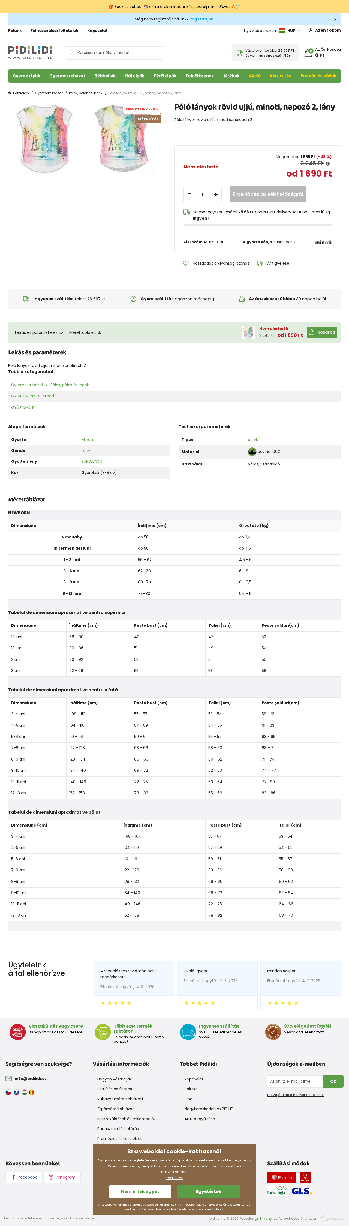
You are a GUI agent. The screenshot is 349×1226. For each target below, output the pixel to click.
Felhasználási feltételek (55, 30)
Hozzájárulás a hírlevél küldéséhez (295, 1094)
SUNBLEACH (92, 461)
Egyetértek (208, 1191)
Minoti (48, 396)
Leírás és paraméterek (36, 332)
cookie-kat (174, 1178)
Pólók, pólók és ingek (85, 93)
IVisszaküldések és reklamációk (126, 1119)
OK (333, 1081)
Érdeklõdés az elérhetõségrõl (268, 194)
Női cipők (135, 76)
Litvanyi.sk (268, 1218)
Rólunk (15, 30)
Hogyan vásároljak (114, 1079)
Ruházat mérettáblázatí (120, 1099)
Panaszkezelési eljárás (118, 1128)
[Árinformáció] (328, 164)
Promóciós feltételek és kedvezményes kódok (119, 1141)
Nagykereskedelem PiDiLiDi (209, 1109)
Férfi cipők (165, 76)
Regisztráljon (201, 19)
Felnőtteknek (200, 76)
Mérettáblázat (82, 332)
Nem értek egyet (140, 1191)
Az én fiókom (328, 30)
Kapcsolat (97, 30)
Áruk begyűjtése (200, 1119)
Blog (188, 1099)
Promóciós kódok (318, 76)
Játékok (231, 76)
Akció (255, 76)
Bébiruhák (105, 76)
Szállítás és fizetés (114, 1089)
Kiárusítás (280, 76)
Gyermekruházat (67, 76)
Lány (86, 450)
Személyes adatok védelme (70, 1218)
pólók (253, 439)
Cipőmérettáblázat (115, 1109)
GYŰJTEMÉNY (23, 396)
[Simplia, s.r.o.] (332, 1218)
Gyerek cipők (26, 76)
